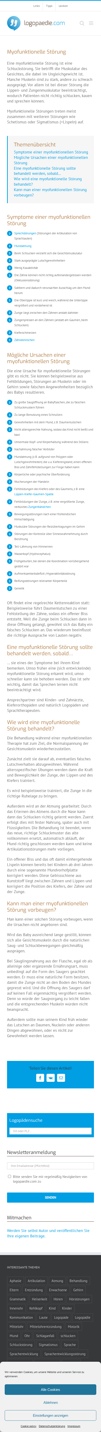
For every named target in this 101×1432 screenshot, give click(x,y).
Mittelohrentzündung (46, 1326)
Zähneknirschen (24, 340)
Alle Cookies (50, 1390)
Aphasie (15, 1280)
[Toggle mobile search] (82, 23)
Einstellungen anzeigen (50, 1415)
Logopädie (82, 1317)
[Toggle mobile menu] (91, 23)
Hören (58, 1299)
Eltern (14, 1289)
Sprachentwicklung (24, 1353)
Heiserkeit (39, 1299)
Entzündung (34, 1289)
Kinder (67, 1308)
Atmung (57, 1280)
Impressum (73, 1426)
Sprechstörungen (25, 233)
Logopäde (61, 1317)
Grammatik (18, 1299)
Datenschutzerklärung (52, 1426)
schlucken (68, 1335)
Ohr (27, 1335)
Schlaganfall (45, 1335)
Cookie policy (28, 1426)
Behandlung (78, 1280)
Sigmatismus (48, 1344)
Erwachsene (58, 1289)
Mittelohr (16, 1326)
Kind (52, 1308)
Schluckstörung (21, 1344)
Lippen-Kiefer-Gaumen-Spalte (34, 494)
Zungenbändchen (39, 507)
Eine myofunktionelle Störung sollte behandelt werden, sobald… (45, 171)
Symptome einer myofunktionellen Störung (51, 152)
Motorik (73, 1326)
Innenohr (16, 1308)
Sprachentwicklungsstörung (64, 1353)
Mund (14, 1335)
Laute (43, 1317)
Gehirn (78, 1289)
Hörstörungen (79, 1299)
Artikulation (36, 1280)
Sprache (70, 1344)
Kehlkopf (36, 1308)
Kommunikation (21, 1317)
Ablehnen (50, 1403)
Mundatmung (22, 246)
